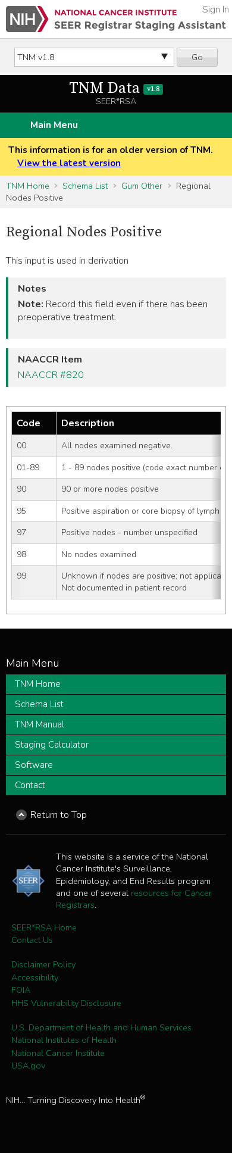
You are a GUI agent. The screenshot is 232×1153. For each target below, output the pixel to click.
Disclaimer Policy (43, 964)
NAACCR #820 (51, 375)
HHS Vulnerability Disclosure (66, 1003)
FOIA (20, 990)
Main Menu (54, 125)
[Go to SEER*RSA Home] (116, 19)
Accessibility (34, 977)
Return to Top (58, 814)
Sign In (215, 9)
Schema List (85, 186)
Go (197, 57)
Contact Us (32, 940)
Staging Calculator (52, 745)
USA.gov (28, 1065)
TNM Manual (39, 724)
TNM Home (27, 186)
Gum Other (141, 186)
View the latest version (69, 163)
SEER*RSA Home (44, 927)
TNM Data (114, 88)
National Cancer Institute (58, 1053)
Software (34, 765)
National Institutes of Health (64, 1040)
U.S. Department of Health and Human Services (101, 1027)
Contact (30, 785)
